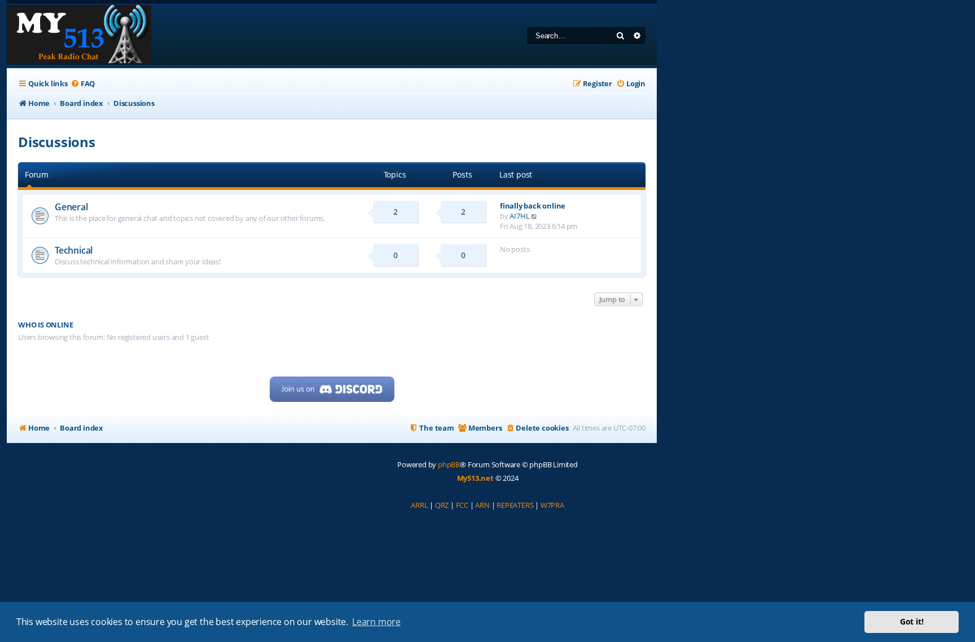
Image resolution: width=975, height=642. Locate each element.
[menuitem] (83, 84)
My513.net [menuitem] (475, 478)
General (71, 207)
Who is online (45, 325)
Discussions (56, 141)
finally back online (532, 206)
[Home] (79, 35)
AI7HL (519, 216)
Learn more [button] (376, 622)
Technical (74, 250)
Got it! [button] (912, 621)
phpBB (449, 464)
